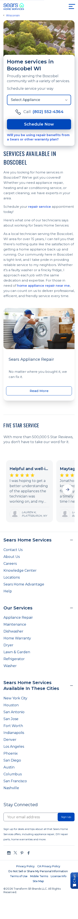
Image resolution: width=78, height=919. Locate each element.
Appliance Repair (18, 617)
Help (7, 591)
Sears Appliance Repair (31, 359)
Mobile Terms (39, 876)
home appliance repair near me (43, 285)
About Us (11, 557)
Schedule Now (39, 124)
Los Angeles (13, 746)
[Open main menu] (72, 6)
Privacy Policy (25, 866)
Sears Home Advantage (23, 584)
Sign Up (66, 816)
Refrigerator (14, 659)
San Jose (10, 719)
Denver (9, 740)
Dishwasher (13, 631)
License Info (59, 876)
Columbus (12, 774)
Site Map (38, 881)
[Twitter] (15, 853)
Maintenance (14, 624)
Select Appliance (25, 100)
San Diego (12, 760)
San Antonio (13, 712)
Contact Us (13, 550)
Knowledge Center (20, 570)
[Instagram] (9, 853)
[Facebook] (28, 853)
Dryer (8, 645)
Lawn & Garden (16, 652)
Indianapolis (13, 733)
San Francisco (15, 781)
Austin (9, 767)
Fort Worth (13, 726)
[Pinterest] (22, 853)
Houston (11, 705)
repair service (39, 207)
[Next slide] (67, 489)
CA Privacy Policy (48, 866)
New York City (15, 698)
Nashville (11, 788)
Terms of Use (19, 876)
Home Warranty (17, 638)
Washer (10, 666)
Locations (11, 577)
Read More (39, 391)
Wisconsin (13, 15)
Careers (10, 564)
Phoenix (10, 753)
